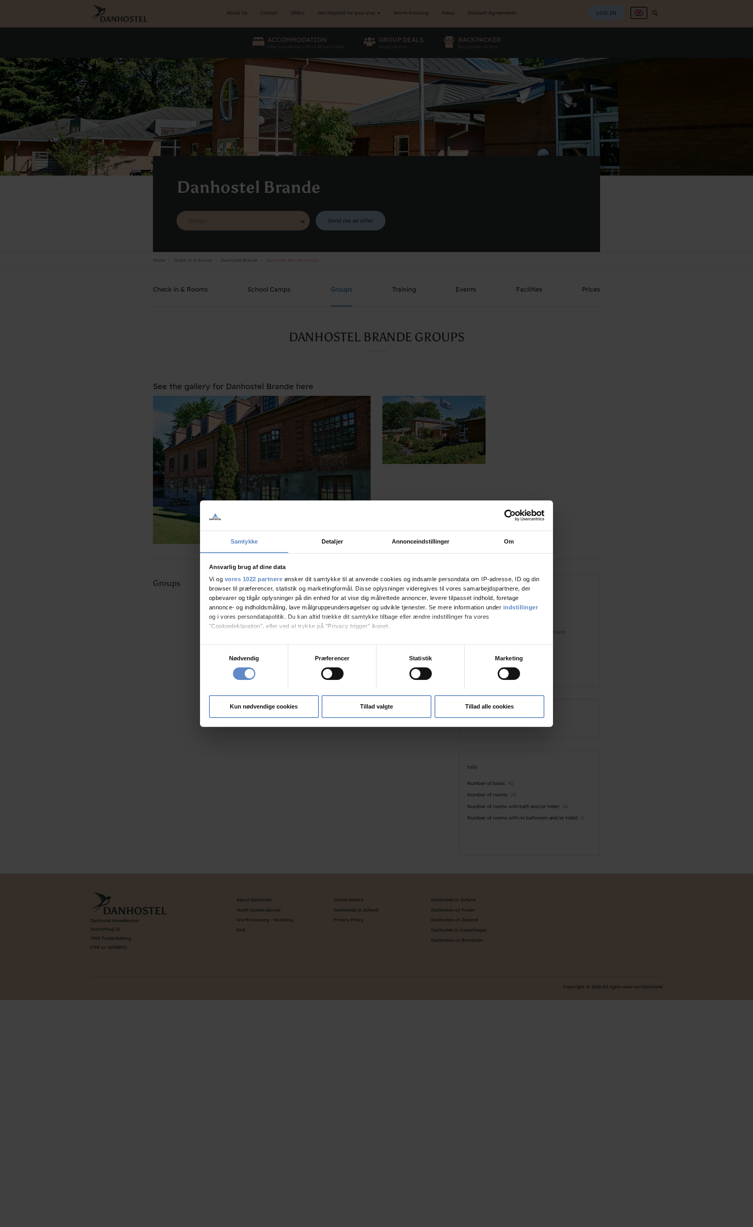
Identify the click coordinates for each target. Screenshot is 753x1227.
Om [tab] (509, 541)
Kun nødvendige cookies (264, 706)
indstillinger (520, 607)
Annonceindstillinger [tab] (421, 541)
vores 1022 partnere (254, 579)
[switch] (332, 673)
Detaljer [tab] (332, 541)
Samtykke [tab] (244, 541)
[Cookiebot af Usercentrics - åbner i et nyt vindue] (510, 515)
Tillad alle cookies (489, 706)
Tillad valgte (376, 706)
